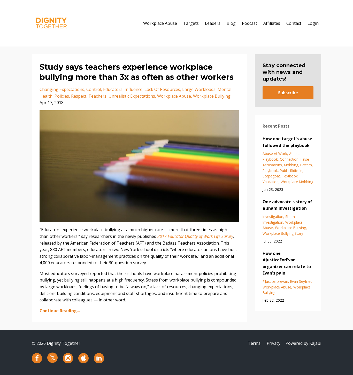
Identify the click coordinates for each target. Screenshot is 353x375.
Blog (231, 23)
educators (112, 89)
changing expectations (62, 89)
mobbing (291, 164)
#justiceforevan (275, 281)
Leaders (212, 23)
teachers (97, 96)
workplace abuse (174, 96)
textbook (290, 176)
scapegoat (271, 176)
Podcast (249, 23)
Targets (191, 23)
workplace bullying (212, 96)
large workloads (199, 89)
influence (133, 89)
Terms (254, 343)
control (93, 89)
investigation (273, 216)
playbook (270, 170)
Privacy (273, 343)
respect (78, 96)
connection (289, 159)
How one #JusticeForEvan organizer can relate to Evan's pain (287, 263)
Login (313, 23)
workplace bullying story (283, 233)
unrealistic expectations (132, 96)
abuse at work (275, 153)
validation (271, 181)
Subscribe (288, 93)
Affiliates (271, 23)
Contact (293, 23)
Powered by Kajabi (303, 343)
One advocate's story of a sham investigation (287, 205)
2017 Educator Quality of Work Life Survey (195, 236)
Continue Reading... (60, 311)
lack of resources (162, 89)
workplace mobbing (297, 181)
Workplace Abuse (160, 23)
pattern (306, 164)
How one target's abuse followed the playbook (287, 142)
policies (62, 96)
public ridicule (291, 170)
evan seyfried (301, 281)
